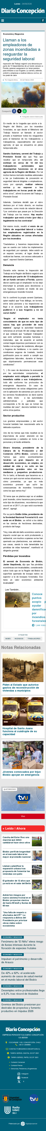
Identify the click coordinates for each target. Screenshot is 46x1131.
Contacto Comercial (18, 1062)
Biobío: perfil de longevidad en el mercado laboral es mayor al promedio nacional (17, 854)
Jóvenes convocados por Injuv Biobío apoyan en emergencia (22, 773)
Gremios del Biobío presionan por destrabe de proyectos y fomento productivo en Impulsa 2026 (21, 1008)
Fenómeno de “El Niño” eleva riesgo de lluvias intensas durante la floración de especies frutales (22, 945)
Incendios (19, 639)
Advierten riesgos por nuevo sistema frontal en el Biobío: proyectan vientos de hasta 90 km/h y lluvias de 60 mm (17, 900)
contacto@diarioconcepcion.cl (24, 1049)
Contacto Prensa (16, 1065)
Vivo (23, 816)
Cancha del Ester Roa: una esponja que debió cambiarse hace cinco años (16, 840)
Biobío (8, 639)
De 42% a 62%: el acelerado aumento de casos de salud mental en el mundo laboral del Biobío (21, 976)
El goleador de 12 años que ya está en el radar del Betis (17, 882)
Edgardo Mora (13, 80)
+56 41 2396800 (25, 1045)
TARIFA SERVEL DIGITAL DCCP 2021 (24, 1053)
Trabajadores (33, 639)
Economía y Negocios (12, 937)
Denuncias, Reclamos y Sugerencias (24, 1069)
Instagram (24, 1074)
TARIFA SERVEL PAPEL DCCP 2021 (24, 1057)
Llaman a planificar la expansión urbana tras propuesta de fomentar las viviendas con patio (16, 870)
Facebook (24, 1078)
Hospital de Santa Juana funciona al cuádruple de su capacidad (20, 731)
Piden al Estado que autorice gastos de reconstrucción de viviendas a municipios (21, 687)
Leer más (38, 625)
